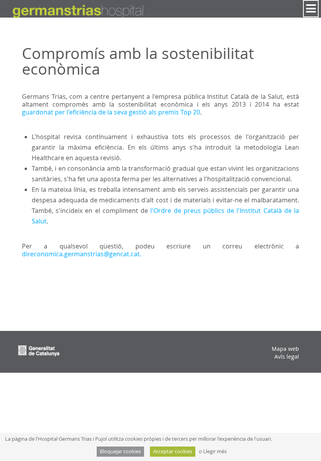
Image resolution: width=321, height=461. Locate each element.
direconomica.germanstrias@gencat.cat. (81, 254)
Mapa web (285, 348)
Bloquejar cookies (120, 451)
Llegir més (215, 451)
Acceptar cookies (172, 451)
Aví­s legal (286, 356)
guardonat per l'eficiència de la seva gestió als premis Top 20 (111, 112)
